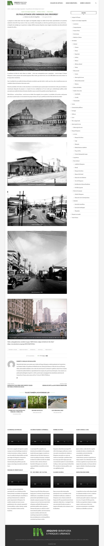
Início (8, 9)
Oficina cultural (78, 64)
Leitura (76, 57)
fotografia (32, 349)
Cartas (73, 104)
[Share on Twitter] (42, 355)
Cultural (75, 44)
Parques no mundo (76, 214)
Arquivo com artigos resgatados (18, 9)
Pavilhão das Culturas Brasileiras (82, 184)
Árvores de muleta (37, 410)
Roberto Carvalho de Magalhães (32, 17)
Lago (76, 141)
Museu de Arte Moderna (80, 177)
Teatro (76, 67)
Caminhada (77, 94)
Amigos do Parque (76, 17)
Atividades (74, 40)
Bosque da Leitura (79, 137)
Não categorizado (76, 120)
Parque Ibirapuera (76, 130)
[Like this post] (39, 355)
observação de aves (79, 77)
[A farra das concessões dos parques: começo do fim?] (16, 402)
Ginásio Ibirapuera (79, 194)
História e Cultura (77, 37)
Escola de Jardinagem (80, 207)
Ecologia (74, 110)
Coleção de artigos (56, 3)
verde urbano (48, 349)
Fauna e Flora (76, 30)
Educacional (76, 70)
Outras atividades (77, 87)
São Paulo (40, 349)
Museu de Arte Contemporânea (82, 197)
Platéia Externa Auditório (81, 147)
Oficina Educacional (79, 80)
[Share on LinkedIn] (43, 355)
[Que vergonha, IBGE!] (57, 402)
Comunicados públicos (77, 107)
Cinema (76, 47)
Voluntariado (76, 100)
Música (76, 60)
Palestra (77, 84)
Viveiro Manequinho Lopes (81, 154)
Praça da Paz (78, 151)
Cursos (76, 74)
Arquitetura (76, 157)
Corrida (76, 97)
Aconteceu (75, 24)
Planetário (77, 211)
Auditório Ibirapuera (80, 164)
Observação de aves (77, 127)
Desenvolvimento (23, 349)
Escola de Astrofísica (80, 204)
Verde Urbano (75, 217)
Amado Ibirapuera (71, 3)
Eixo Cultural (76, 161)
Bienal (76, 167)
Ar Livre (75, 134)
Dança (76, 50)
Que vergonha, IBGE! (57, 410)
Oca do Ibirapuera (79, 181)
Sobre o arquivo (85, 3)
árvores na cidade (12, 349)
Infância (74, 114)
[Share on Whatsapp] (45, 355)
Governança (76, 34)
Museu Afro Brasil (79, 174)
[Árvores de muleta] (37, 402)
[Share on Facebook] (40, 355)
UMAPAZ (75, 201)
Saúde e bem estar (77, 90)
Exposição (77, 54)
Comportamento (77, 27)
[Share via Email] (46, 355)
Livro (73, 117)
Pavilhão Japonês (79, 187)
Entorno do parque (77, 191)
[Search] (96, 3)
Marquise (77, 144)
